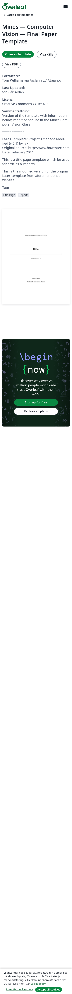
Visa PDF (11, 64)
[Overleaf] (14, 6)
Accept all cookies (48, 989)
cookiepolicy (38, 983)
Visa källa (46, 54)
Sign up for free (36, 402)
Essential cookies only (19, 989)
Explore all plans (36, 411)
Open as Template (18, 54)
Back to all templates (18, 14)
